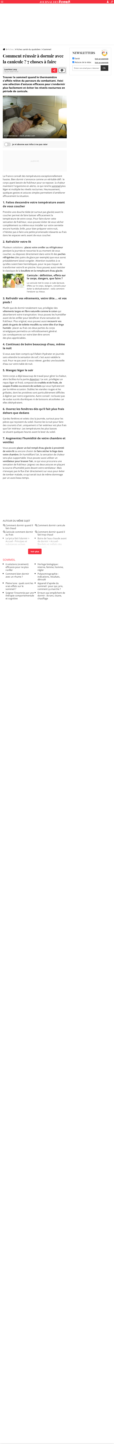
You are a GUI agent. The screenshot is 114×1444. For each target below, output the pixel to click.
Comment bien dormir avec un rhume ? (17, 575)
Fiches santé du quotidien (28, 49)
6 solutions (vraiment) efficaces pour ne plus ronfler (17, 567)
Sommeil (47, 49)
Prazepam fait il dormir (18, 550)
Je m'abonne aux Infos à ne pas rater (30, 144)
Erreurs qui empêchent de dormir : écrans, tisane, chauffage (51, 595)
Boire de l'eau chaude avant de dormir (52, 540)
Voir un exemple (101, 58)
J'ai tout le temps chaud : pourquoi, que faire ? (50, 552)
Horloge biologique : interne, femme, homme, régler (51, 567)
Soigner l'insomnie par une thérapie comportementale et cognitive (20, 595)
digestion (34, 379)
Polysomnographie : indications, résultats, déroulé (49, 576)
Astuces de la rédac (82, 62)
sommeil (56, 186)
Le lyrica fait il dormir (17, 538)
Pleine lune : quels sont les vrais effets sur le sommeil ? (19, 586)
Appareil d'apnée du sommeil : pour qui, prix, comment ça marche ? (50, 586)
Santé (77, 59)
